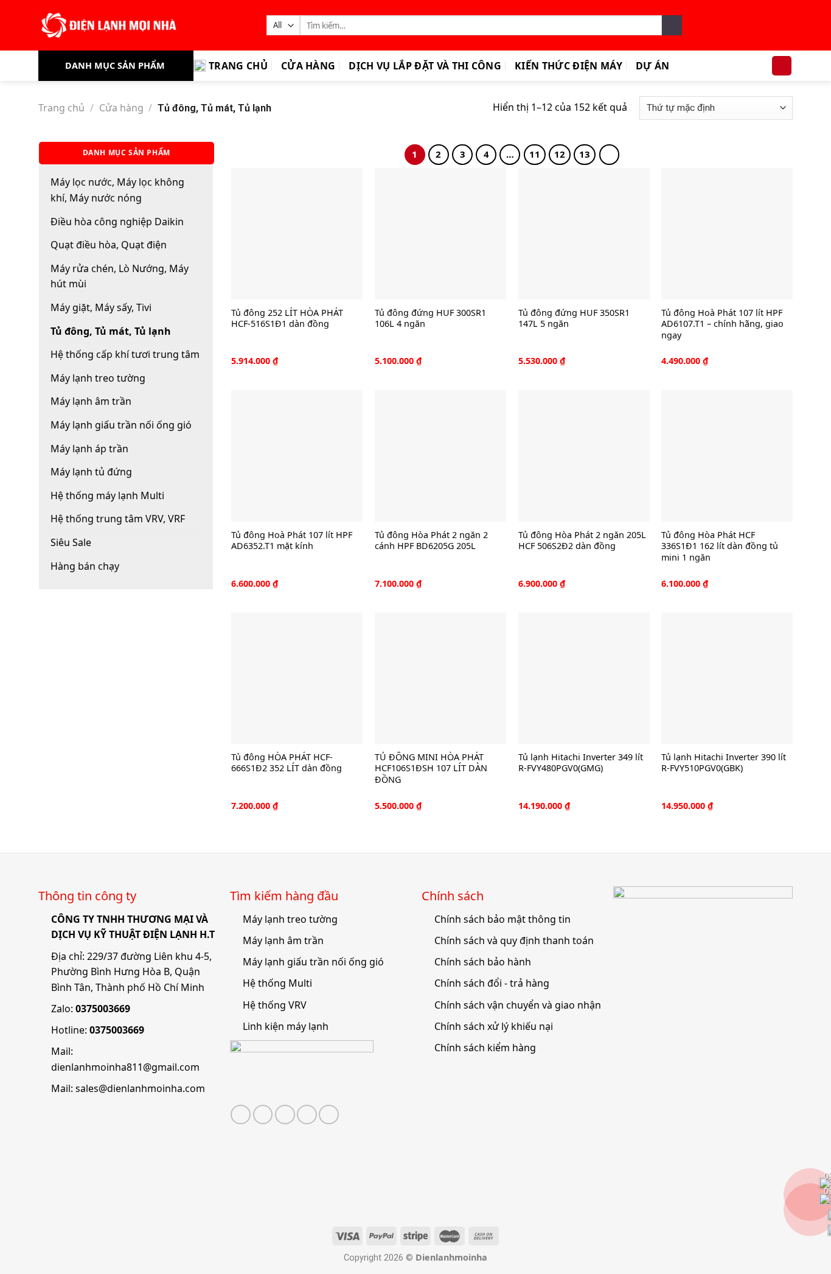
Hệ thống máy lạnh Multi (107, 495)
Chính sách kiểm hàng (485, 1047)
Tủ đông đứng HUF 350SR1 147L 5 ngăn (574, 318)
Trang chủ (238, 65)
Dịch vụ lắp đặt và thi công (425, 65)
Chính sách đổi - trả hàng (491, 983)
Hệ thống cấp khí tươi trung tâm (125, 354)
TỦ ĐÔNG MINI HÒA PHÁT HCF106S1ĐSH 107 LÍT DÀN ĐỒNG (431, 768)
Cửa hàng (308, 65)
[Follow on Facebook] (241, 1115)
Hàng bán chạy (84, 566)
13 (584, 154)
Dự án (653, 65)
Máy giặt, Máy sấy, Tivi (100, 307)
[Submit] (672, 25)
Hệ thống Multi (277, 983)
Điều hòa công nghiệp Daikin (117, 221)
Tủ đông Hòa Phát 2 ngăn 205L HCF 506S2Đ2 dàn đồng (582, 541)
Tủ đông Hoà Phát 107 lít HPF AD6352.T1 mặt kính (291, 541)
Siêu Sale (70, 542)
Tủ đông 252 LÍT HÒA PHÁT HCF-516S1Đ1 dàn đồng (287, 318)
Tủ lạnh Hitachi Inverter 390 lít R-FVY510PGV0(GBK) (723, 763)
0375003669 (102, 1008)
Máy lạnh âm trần (90, 401)
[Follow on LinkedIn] (329, 1115)
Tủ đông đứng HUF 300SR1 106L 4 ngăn (430, 318)
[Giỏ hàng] (781, 66)
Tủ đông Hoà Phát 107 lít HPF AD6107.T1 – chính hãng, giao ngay (722, 324)
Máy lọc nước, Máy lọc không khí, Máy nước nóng (117, 190)
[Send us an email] (285, 1115)
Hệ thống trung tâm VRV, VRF (117, 518)
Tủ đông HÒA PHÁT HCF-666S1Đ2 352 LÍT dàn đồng (286, 763)
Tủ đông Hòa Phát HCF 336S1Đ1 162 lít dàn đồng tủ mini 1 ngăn (719, 546)
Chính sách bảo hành (482, 961)
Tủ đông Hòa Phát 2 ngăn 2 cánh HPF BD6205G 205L (431, 541)
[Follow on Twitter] (263, 1115)
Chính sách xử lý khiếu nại (493, 1026)
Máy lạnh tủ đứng (91, 471)
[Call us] (307, 1115)
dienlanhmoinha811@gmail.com (125, 1067)
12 (559, 154)
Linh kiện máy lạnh (286, 1026)
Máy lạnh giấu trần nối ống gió (121, 425)
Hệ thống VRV (275, 1005)
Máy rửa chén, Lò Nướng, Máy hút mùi (119, 276)
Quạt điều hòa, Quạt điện (108, 244)
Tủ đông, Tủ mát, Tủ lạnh (110, 331)
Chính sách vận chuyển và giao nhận (517, 1005)
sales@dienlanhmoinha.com (140, 1088)
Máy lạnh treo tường (97, 378)
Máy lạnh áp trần (89, 448)
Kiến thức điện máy (568, 65)
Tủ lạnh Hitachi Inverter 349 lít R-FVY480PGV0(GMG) (580, 763)
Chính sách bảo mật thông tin (502, 919)
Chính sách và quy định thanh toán (514, 940)
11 (534, 154)
